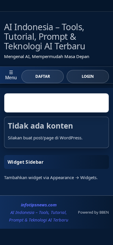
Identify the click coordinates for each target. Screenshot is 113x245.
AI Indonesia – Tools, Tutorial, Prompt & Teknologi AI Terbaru (44, 36)
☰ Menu (11, 75)
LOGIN (88, 76)
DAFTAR (42, 76)
